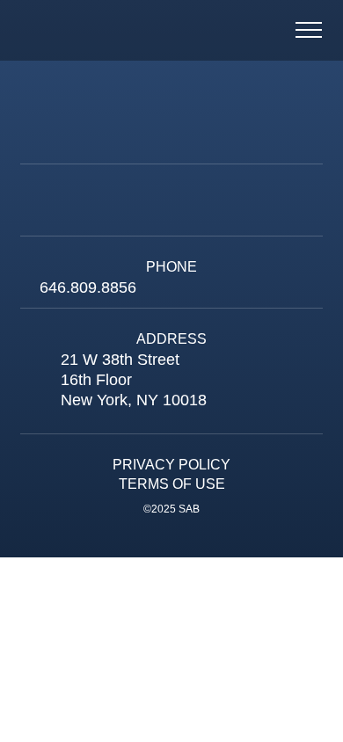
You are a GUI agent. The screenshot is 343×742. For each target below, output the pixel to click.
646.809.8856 (88, 287)
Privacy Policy (171, 464)
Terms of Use (172, 483)
